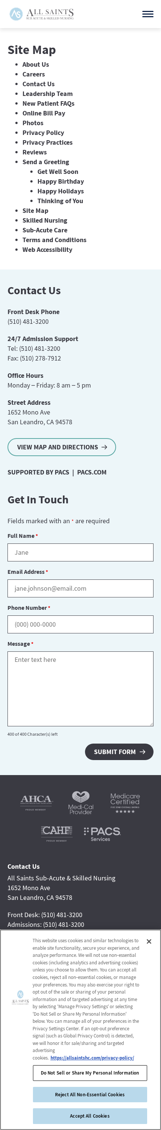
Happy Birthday (60, 181)
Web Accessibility (47, 249)
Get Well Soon (57, 171)
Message (20, 643)
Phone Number (28, 607)
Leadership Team (47, 93)
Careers (33, 74)
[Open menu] (148, 14)
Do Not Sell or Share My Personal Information (90, 1073)
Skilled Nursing (44, 220)
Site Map (35, 210)
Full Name (22, 535)
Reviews (34, 152)
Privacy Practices (47, 142)
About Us (35, 64)
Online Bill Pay (43, 113)
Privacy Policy (43, 132)
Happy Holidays (60, 191)
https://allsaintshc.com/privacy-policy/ (92, 1058)
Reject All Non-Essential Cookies (90, 1094)
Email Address (27, 571)
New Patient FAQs (48, 103)
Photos (32, 122)
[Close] (149, 941)
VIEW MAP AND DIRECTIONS (57, 447)
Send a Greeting (45, 161)
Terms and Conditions (54, 239)
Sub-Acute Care (44, 230)
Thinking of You (60, 200)
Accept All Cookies (89, 1116)
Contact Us (38, 83)
